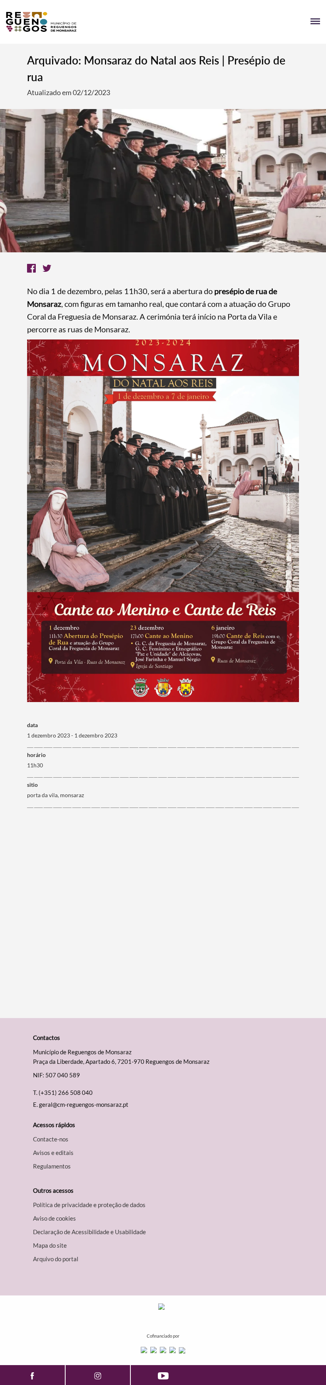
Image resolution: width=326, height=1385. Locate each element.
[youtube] (163, 1375)
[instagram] (98, 1375)
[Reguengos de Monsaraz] (84, 22)
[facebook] (32, 1375)
